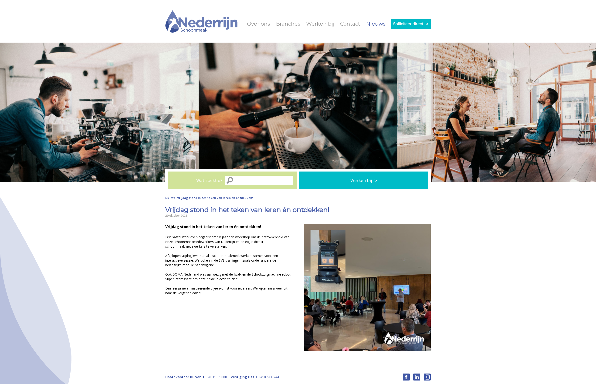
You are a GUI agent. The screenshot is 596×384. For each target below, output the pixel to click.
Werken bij (320, 24)
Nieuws (376, 24)
